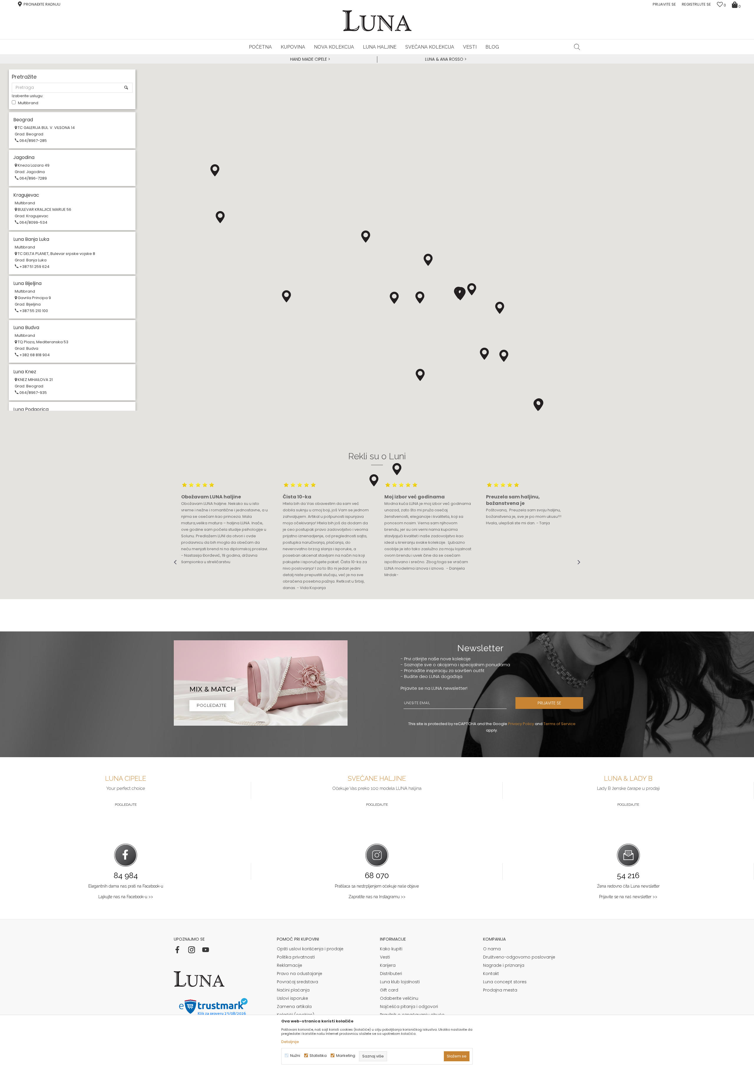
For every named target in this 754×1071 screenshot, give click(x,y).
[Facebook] (177, 949)
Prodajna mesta (500, 990)
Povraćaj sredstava (297, 982)
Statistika (318, 1055)
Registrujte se (696, 4)
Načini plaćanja (293, 990)
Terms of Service (559, 724)
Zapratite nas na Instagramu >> (377, 896)
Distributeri (391, 973)
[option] (309, 59)
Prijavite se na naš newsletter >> (628, 896)
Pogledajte (126, 805)
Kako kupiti (391, 949)
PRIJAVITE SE (549, 703)
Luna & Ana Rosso (444, 59)
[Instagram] (191, 949)
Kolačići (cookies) (295, 1015)
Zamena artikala (294, 1006)
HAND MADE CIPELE (309, 59)
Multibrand (28, 103)
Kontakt (491, 973)
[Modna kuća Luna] (377, 20)
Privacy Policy (521, 724)
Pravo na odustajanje (299, 973)
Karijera (388, 965)
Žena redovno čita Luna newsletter (628, 886)
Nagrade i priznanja (503, 965)
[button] (577, 46)
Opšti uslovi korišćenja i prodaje (310, 949)
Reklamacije (289, 965)
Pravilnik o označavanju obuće (412, 1015)
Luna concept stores (505, 982)
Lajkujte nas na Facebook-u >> (125, 896)
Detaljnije (290, 1042)
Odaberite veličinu (399, 998)
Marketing (345, 1055)
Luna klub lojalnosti (400, 982)
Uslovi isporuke (292, 998)
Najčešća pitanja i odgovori (409, 1006)
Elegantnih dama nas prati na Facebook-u (125, 886)
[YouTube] (205, 949)
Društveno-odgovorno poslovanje (519, 957)
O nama (492, 949)
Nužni (295, 1055)
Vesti (385, 957)
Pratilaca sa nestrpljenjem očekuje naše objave (377, 886)
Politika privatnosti (296, 957)
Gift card (389, 990)
